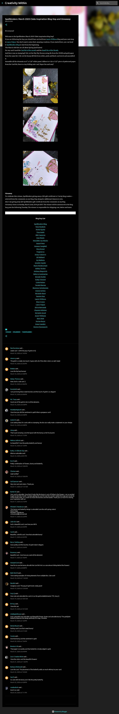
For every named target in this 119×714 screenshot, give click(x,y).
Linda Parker (40, 282)
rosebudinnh (14, 687)
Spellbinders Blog (13, 45)
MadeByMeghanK (15, 409)
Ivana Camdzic (40, 324)
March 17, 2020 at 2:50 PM (18, 527)
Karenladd (13, 389)
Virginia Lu (40, 252)
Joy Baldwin (40, 260)
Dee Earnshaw (14, 348)
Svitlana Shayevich (40, 271)
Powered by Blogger (60, 711)
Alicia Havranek (40, 307)
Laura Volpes (11, 42)
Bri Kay (12, 604)
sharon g (13, 358)
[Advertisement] (87, 75)
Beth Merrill (14, 573)
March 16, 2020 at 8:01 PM (18, 456)
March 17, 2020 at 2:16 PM (18, 501)
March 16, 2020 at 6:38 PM (18, 404)
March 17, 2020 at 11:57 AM (19, 487)
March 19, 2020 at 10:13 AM (19, 609)
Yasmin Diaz (40, 296)
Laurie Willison (51, 39)
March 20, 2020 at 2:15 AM (18, 631)
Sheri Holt (40, 319)
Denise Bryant (14, 626)
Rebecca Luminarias (40, 274)
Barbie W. (13, 492)
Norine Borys (40, 321)
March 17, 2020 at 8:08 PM (18, 568)
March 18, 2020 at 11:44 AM (19, 578)
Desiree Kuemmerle (40, 327)
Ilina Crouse (40, 302)
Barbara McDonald (16, 667)
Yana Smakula (40, 227)
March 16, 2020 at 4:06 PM (18, 384)
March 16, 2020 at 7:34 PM (18, 445)
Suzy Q (12, 593)
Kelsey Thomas (15, 379)
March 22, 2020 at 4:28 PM (18, 682)
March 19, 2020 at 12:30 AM (19, 588)
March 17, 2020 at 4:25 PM (18, 537)
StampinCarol (14, 562)
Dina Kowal (40, 249)
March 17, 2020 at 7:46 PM (18, 557)
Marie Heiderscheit (40, 266)
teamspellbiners (27, 332)
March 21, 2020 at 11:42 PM (19, 662)
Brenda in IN (14, 646)
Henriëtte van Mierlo (40, 241)
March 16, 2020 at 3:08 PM (18, 374)
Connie (12, 636)
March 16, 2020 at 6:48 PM (18, 425)
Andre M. (13, 420)
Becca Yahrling (15, 542)
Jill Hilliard (40, 257)
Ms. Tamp (13, 399)
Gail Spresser (14, 481)
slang (12, 430)
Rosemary (13, 552)
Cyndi (12, 532)
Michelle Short (40, 293)
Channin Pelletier (40, 310)
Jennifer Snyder (40, 263)
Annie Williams (40, 316)
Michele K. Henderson (17, 507)
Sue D (12, 677)
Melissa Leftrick (15, 440)
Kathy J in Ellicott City (17, 451)
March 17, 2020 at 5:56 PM (18, 547)
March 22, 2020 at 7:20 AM (18, 672)
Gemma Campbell (40, 246)
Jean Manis (40, 238)
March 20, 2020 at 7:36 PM (18, 641)
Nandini (12, 583)
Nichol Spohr (40, 229)
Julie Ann (13, 521)
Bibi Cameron (40, 235)
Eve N (12, 461)
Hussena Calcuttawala (40, 288)
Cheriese (13, 471)
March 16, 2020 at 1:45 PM (18, 353)
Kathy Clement (40, 280)
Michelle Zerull (40, 313)
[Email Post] (6, 330)
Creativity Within (16, 3)
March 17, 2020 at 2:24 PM (18, 516)
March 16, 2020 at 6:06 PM (18, 394)
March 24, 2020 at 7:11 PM (18, 692)
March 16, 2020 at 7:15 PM (18, 435)
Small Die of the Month (50, 50)
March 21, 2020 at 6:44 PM (18, 651)
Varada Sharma (40, 285)
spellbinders (16, 332)
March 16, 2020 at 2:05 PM (18, 363)
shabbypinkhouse (15, 614)
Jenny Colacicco (40, 255)
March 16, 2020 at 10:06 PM (19, 466)
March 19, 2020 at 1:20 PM (18, 621)
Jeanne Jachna (40, 291)
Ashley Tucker (40, 268)
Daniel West (40, 243)
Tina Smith (40, 232)
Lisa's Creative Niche (16, 656)
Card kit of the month (28, 50)
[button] (6, 25)
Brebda (12, 368)
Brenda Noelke (40, 277)
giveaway (8, 332)
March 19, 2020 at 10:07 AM (19, 598)
